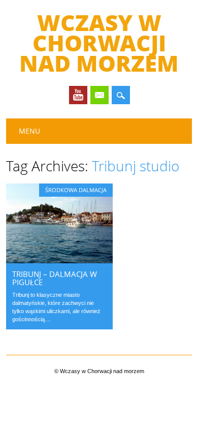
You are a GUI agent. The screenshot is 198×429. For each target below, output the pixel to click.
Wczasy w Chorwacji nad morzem (99, 42)
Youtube (78, 95)
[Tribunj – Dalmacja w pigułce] (59, 261)
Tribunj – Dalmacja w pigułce (54, 278)
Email (99, 95)
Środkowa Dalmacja (76, 190)
